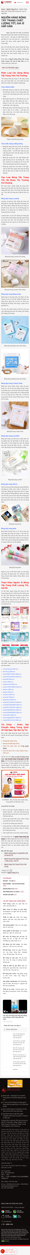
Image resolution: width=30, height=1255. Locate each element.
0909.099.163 (10, 1184)
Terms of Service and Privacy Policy (11, 1237)
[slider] (10, 1012)
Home (3, 9)
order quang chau (7, 1021)
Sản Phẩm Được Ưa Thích (11, 891)
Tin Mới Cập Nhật (8, 894)
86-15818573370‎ (9, 1172)
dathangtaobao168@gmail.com (9, 1186)
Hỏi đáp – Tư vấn (8, 881)
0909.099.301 (24, 1184)
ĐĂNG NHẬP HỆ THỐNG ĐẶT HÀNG (12, 1203)
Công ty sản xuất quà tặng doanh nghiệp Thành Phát (13, 1235)
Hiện (16, 67)
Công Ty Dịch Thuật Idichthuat (14, 1229)
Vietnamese (19, 2)
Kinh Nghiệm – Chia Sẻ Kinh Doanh (13, 883)
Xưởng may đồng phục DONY (20, 1234)
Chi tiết (9, 1167)
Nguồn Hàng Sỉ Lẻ (12, 9)
